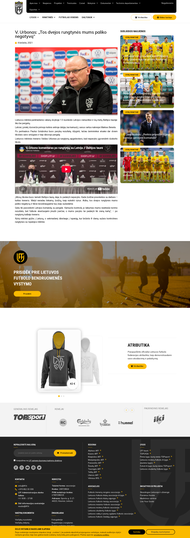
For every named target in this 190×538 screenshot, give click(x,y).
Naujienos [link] (47, 3)
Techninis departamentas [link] (127, 3)
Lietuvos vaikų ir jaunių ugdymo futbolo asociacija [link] (110, 513)
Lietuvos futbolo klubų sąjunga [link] (102, 498)
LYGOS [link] (33, 17)
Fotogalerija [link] (57, 519)
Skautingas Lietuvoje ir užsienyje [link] (154, 492)
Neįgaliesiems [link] (167, 3)
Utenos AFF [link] (93, 475)
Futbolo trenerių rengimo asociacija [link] (104, 492)
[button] (126, 410)
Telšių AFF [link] (92, 472)
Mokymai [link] (91, 3)
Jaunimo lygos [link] (146, 463)
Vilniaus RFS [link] (93, 478)
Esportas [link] (33, 9)
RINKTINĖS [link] (47, 17)
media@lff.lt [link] (23, 506)
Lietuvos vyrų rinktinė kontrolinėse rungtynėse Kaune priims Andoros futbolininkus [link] (145, 59)
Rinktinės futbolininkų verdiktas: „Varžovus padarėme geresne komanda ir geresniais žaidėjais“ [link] (144, 97)
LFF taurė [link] (144, 450)
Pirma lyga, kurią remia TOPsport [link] (155, 457)
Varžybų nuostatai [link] (23, 519)
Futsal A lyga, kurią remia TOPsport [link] (156, 466)
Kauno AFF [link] (93, 453)
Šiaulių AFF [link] (93, 466)
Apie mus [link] (34, 3)
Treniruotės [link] (72, 3)
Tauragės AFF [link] (94, 469)
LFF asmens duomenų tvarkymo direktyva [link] (45, 461)
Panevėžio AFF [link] (94, 463)
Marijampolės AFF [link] (96, 460)
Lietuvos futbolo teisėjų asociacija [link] (103, 501)
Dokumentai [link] (106, 3)
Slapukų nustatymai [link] (160, 532)
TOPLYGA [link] (144, 453)
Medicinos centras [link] (148, 498)
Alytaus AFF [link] (93, 450)
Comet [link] (82, 3)
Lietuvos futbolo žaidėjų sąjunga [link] (103, 516)
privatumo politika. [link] (101, 535)
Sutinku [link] (136, 532)
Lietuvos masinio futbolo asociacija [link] (104, 504)
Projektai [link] (58, 3)
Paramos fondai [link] (147, 495)
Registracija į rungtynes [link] (62, 522)
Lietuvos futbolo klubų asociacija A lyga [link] (106, 495)
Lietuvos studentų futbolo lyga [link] (154, 469)
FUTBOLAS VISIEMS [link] (68, 17)
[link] (19, 8)
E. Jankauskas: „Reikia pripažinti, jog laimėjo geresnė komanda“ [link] (146, 136)
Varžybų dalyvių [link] (22, 522)
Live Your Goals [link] (147, 501)
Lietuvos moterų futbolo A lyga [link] (154, 460)
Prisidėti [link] (27, 294)
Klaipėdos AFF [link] (94, 457)
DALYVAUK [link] (87, 17)
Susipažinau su (39, 461)
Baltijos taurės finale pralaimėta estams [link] (144, 173)
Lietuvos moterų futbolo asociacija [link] (103, 507)
